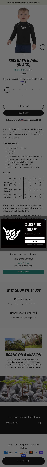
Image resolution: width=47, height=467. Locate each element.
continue (35, 241)
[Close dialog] (45, 220)
